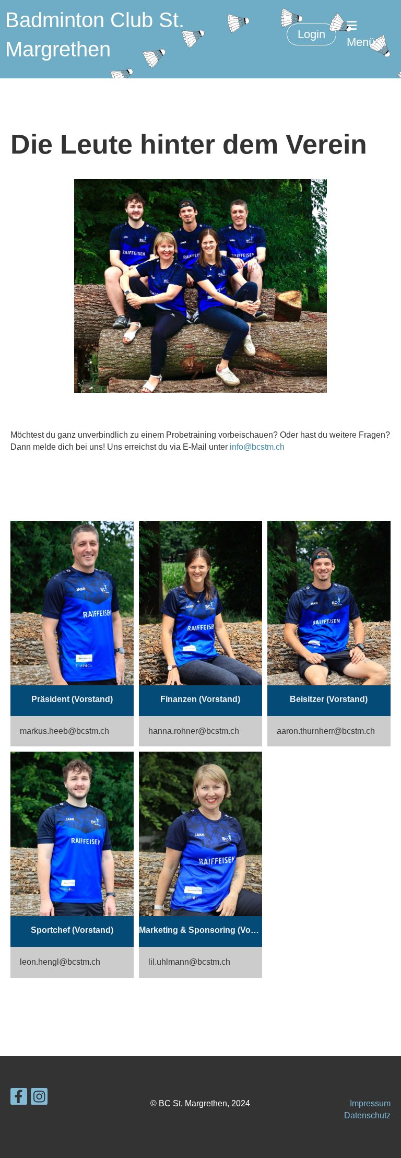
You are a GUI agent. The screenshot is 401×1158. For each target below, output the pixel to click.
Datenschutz (367, 1115)
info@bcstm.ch (257, 446)
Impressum (370, 1103)
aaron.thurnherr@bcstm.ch (326, 731)
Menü (361, 42)
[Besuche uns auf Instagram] (39, 1099)
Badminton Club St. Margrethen (94, 34)
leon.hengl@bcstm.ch (60, 961)
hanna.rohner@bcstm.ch (193, 731)
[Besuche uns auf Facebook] (18, 1099)
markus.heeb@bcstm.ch (64, 731)
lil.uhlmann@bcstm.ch (189, 961)
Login (311, 34)
